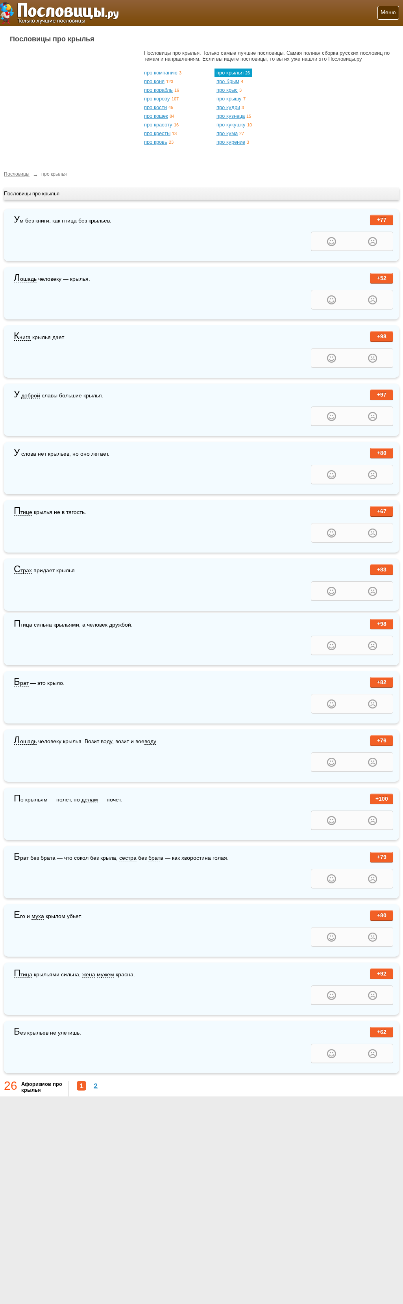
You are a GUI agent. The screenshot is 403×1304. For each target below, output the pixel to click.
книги (42, 220)
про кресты (157, 133)
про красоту (158, 125)
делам (89, 799)
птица (69, 220)
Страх (23, 570)
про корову (157, 99)
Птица (23, 624)
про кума (227, 133)
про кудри (228, 107)
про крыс (227, 90)
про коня (154, 81)
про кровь (155, 142)
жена (88, 974)
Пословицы (17, 174)
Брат (21, 683)
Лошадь (25, 279)
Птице (23, 512)
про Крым (227, 81)
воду (150, 741)
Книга (22, 337)
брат (154, 858)
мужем (105, 974)
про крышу (229, 99)
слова (28, 454)
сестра (128, 858)
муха (37, 916)
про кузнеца (230, 116)
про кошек (156, 116)
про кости (155, 107)
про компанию (160, 73)
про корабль (158, 90)
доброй (30, 395)
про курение (230, 142)
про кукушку (231, 125)
